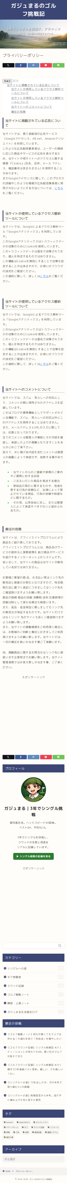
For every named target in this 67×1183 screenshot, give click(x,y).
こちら (58, 188)
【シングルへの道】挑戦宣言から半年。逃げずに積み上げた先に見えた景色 (34, 1098)
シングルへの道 (34, 968)
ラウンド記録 (34, 986)
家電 (8, 1132)
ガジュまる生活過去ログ (35, 1012)
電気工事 (9, 1137)
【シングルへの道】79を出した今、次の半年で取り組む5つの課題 (34, 1084)
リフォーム (54, 1127)
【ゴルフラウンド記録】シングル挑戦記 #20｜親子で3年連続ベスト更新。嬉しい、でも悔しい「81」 (35, 1069)
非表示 (7, 81)
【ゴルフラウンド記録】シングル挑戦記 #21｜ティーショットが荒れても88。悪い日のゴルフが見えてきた (34, 1052)
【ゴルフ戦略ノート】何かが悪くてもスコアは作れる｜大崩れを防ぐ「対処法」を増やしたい (34, 1036)
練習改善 (38, 1132)
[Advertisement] (33, 712)
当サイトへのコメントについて (31, 107)
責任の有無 (18, 112)
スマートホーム (12, 1127)
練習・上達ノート (34, 1003)
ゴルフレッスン (42, 1122)
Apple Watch (24, 1122)
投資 (27, 1132)
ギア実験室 (34, 977)
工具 (17, 1132)
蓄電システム (52, 1132)
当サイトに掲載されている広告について (33, 85)
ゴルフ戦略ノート (34, 994)
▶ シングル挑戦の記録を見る (33, 856)
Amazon (9, 1122)
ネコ (26, 1127)
